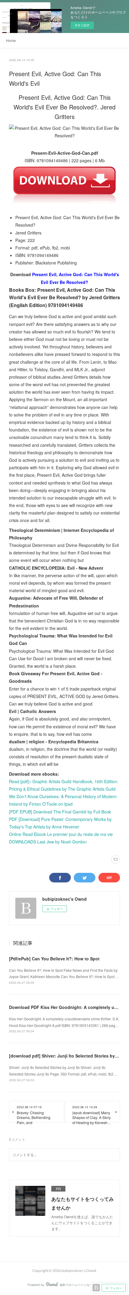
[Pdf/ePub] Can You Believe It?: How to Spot (54, 959)
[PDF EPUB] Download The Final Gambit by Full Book (60, 812)
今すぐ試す (82, 25)
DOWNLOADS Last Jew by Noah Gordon (48, 842)
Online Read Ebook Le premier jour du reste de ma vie (61, 834)
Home (11, 40)
